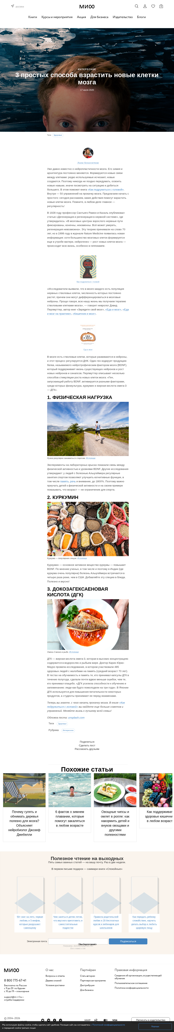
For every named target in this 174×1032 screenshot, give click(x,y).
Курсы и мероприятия (57, 17)
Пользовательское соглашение (131, 983)
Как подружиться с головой (88, 281)
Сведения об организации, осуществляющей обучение (138, 977)
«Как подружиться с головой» (106, 189)
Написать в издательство (150, 1020)
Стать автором (87, 976)
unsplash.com (76, 717)
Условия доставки (55, 985)
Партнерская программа (93, 980)
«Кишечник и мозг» (84, 313)
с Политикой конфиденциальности (108, 1024)
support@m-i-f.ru (13, 997)
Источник (90, 458)
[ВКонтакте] (48, 1020)
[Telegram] (60, 1020)
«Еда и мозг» (113, 309)
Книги (32, 17)
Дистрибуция (87, 985)
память (64, 481)
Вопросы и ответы (55, 976)
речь (73, 481)
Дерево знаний (53, 980)
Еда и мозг (88, 349)
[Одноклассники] (54, 1020)
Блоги (141, 17)
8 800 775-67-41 (15, 980)
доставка (20, 6)
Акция (81, 17)
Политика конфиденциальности (132, 988)
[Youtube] (42, 1020)
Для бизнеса (99, 17)
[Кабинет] (145, 6)
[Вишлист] (153, 6)
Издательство (123, 17)
